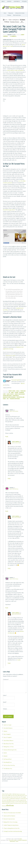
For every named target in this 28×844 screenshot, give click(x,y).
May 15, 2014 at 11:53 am (14, 488)
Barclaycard (4, 797)
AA (9, 392)
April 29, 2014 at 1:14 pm (14, 411)
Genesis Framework (22, 840)
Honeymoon (16, 395)
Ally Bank (14, 794)
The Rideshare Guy (8, 768)
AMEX (12, 392)
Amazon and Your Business (9, 815)
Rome (4, 398)
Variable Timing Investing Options (11, 825)
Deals (17, 391)
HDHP (8, 800)
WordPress (12, 841)
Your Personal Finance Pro (15, 7)
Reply (6, 436)
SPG (8, 398)
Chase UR (14, 797)
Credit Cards (11, 391)
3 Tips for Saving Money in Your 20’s (11, 828)
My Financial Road (7, 759)
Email (5, 702)
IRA (16, 800)
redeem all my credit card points (15, 70)
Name (5, 695)
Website (5, 709)
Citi (17, 797)
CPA (21, 797)
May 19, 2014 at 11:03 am (16, 614)
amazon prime (22, 794)
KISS (18, 800)
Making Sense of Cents (9, 746)
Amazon (18, 794)
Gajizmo (5, 731)
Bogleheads (8, 797)
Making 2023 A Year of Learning (10, 822)
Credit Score (17, 798)
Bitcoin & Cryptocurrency (9, 818)
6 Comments (13, 36)
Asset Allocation (18, 795)
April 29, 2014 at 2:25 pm (16, 442)
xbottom (10, 805)
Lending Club (21, 800)
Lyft (25, 800)
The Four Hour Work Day (9, 765)
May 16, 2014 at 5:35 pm (14, 578)
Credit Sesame (22, 798)
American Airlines (5, 795)
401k (10, 794)
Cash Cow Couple (7, 725)
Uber (26, 803)
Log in (17, 841)
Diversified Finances (8, 728)
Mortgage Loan (14, 801)
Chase (12, 797)
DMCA (21, 838)
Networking (19, 801)
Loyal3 (18, 659)
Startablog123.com (8, 762)
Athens (16, 392)
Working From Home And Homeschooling (13, 831)
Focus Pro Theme (12, 840)
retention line (20, 397)
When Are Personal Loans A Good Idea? (12, 812)
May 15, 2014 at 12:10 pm (16, 517)
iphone (14, 800)
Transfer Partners (15, 398)
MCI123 (5, 753)
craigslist (24, 797)
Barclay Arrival (24, 795)
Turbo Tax (23, 803)
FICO (26, 798)
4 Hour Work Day (5, 794)
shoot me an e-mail (10, 355)
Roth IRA (8, 803)
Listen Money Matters (8, 740)
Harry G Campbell (7, 737)
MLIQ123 (5, 756)
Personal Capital (15, 380)
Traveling (23, 391)
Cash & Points (10, 394)
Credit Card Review (20, 394)
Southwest (11, 803)
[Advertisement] (16, 106)
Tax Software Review (17, 803)
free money (4, 800)
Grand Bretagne (7, 395)
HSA (10, 800)
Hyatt (12, 800)
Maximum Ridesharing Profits (10, 749)
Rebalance (3, 803)
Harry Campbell (15, 441)
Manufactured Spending (9, 397)
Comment (6, 679)
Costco (19, 797)
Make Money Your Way (8, 743)
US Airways (4, 805)
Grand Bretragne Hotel (9, 209)
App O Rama (13, 795)
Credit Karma (12, 798)
